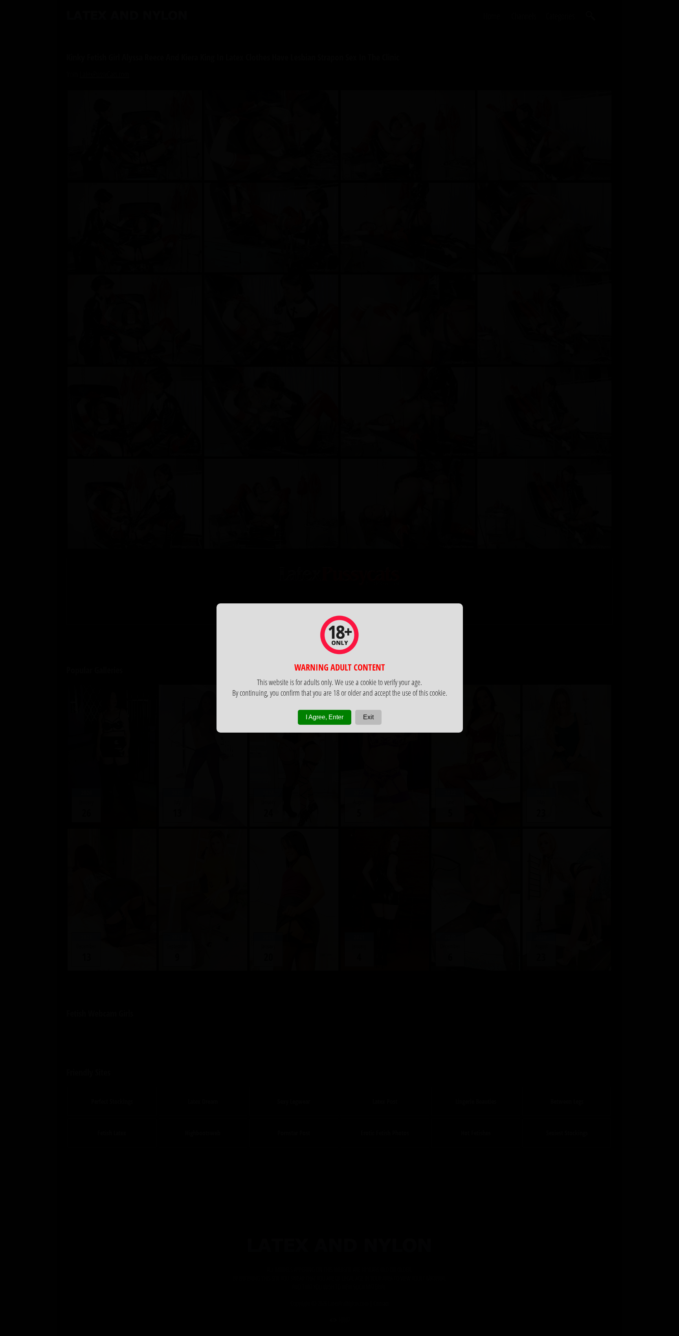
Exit (368, 717)
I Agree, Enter (324, 717)
